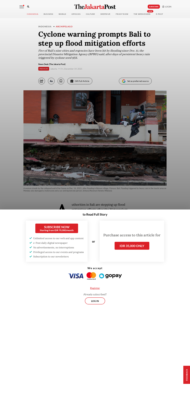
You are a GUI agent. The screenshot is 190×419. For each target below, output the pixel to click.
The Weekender (142, 14)
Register (95, 288)
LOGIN (167, 6)
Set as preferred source (138, 81)
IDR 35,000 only (132, 246)
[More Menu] (22, 6)
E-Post (159, 14)
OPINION (76, 14)
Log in (95, 300)
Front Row (122, 14)
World (62, 14)
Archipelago (64, 26)
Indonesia (32, 14)
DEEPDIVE (105, 14)
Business (48, 14)
